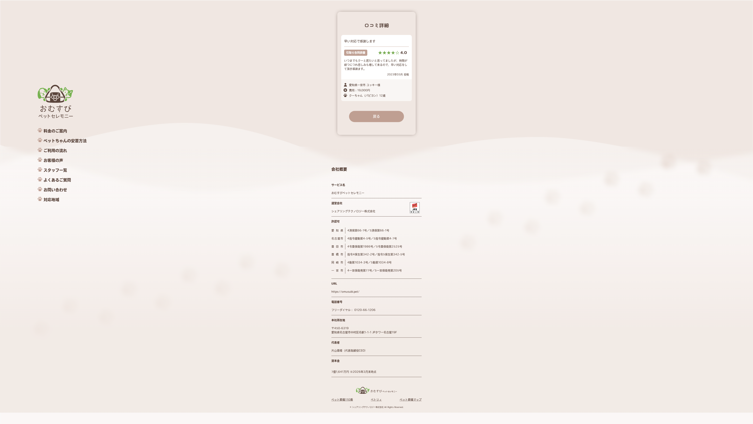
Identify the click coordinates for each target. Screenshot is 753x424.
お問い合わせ (55, 190)
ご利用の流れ (55, 151)
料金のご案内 (55, 131)
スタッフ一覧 (55, 170)
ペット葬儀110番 (342, 399)
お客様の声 (53, 160)
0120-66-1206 (365, 310)
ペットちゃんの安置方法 (65, 141)
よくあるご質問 (57, 180)
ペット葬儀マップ (411, 399)
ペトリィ (376, 399)
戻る (376, 116)
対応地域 (51, 200)
